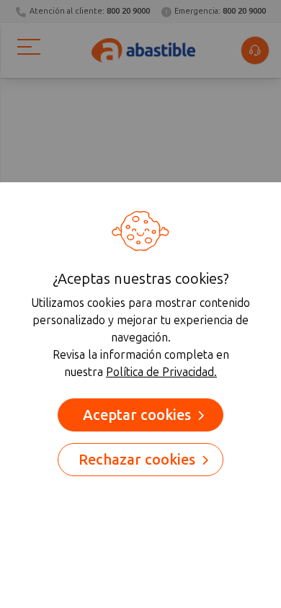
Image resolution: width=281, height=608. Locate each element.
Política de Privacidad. (161, 372)
